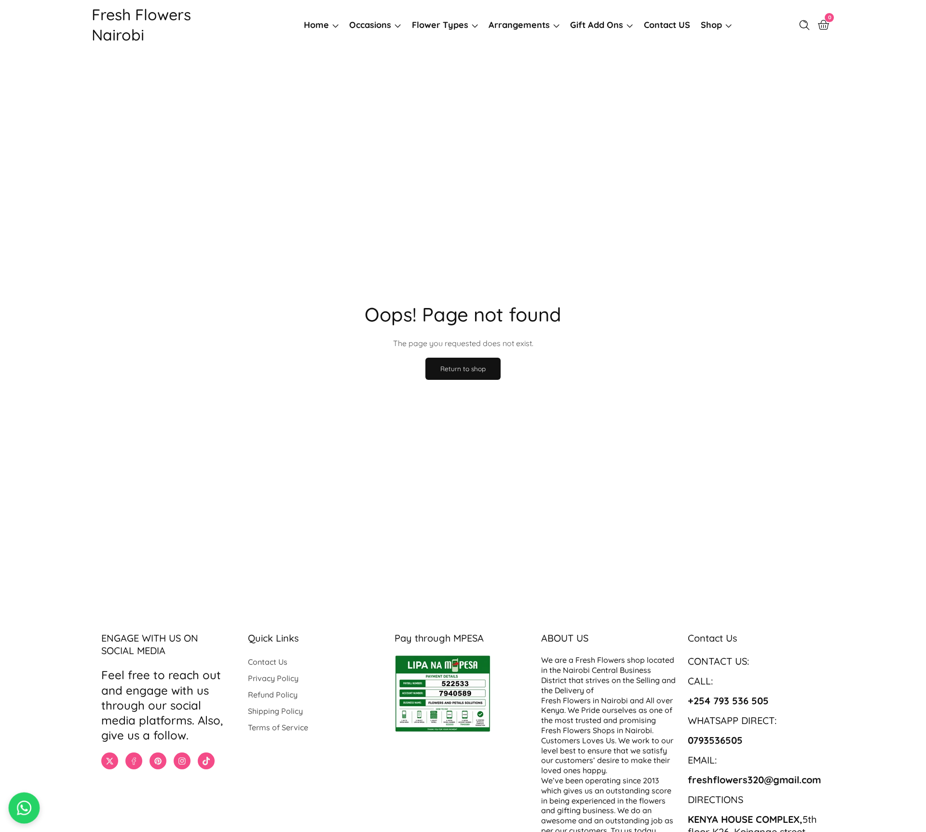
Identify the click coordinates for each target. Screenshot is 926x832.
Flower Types (440, 24)
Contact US (667, 24)
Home (316, 24)
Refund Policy (273, 694)
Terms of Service (278, 727)
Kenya (552, 710)
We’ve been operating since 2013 (601, 780)
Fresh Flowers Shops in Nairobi (596, 730)
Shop (711, 24)
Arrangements (519, 24)
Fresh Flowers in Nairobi (584, 700)
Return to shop (463, 368)
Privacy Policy (273, 678)
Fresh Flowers (600, 660)
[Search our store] (806, 25)
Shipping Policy (275, 711)
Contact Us (267, 662)
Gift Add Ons (596, 24)
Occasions (370, 24)
